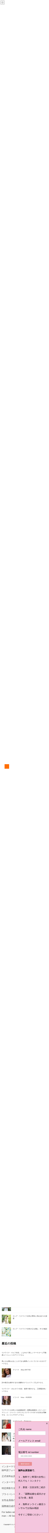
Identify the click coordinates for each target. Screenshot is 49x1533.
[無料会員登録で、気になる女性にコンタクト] (8, 766)
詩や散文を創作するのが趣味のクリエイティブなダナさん (22, 1382)
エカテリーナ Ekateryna (22, 1421)
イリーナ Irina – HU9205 (22, 1397)
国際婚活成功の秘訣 (12, 1506)
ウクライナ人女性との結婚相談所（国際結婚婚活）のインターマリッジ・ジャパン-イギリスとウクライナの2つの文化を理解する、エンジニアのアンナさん (24, 1412)
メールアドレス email (29, 1441)
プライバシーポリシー (13, 1494)
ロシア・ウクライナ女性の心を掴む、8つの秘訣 (30, 1329)
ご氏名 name (24, 1429)
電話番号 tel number (28, 1452)
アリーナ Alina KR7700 (22, 1370)
